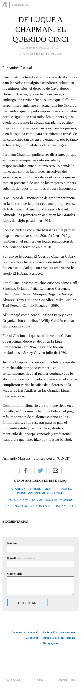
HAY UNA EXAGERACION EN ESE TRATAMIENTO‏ (40, 506)
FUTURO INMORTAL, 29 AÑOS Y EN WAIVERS (40, 499)
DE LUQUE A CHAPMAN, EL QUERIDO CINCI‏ (40, 29)
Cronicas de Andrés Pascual (41, 53)
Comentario (14, 573)
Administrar (67, 679)
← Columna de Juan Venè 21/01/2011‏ (23, 635)
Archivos (40, 679)
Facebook (25, 470)
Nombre (12, 543)
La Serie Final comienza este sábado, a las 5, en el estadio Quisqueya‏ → (59, 638)
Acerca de (13, 679)
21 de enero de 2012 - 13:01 (40, 47)
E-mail (21, 558)
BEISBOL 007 (20, 4)
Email (56, 470)
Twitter (40, 470)
